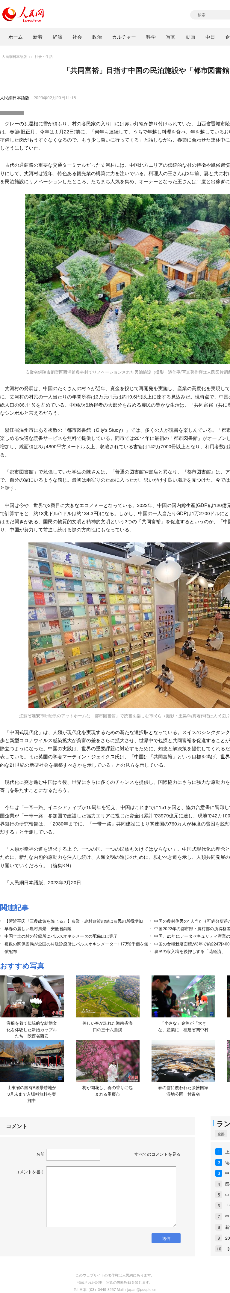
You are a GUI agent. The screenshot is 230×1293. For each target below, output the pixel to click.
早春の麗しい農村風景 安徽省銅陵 (38, 928)
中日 (210, 36)
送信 (166, 1238)
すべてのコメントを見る (157, 1154)
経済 (57, 36)
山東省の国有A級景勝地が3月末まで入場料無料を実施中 (31, 1093)
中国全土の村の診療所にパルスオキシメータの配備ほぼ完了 (61, 936)
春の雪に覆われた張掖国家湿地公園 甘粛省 (183, 1090)
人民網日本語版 (14, 56)
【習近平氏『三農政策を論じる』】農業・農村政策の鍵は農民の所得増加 (73, 921)
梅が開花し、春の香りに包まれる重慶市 (107, 1090)
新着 (38, 36)
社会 (77, 36)
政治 (97, 36)
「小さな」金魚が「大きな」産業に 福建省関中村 (183, 1026)
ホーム (15, 36)
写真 (170, 36)
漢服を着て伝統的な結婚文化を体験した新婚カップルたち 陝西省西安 (32, 1029)
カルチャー (124, 36)
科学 (151, 36)
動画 (190, 36)
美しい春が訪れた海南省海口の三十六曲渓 (107, 1026)
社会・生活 (44, 56)
